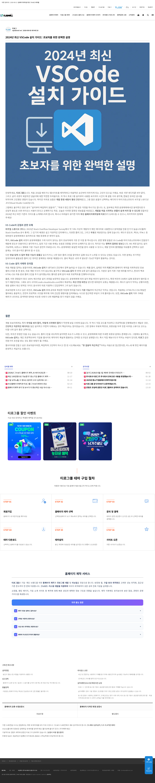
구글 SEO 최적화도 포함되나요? (28, 627)
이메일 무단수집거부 (23, 761)
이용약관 (3, 761)
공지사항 (86, 366)
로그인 (134, 7)
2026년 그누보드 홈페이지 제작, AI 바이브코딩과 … (27, 372)
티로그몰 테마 (65, 15)
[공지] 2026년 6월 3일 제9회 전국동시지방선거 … (105, 372)
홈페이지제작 (53, 15)
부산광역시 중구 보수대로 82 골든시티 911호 (27, 770)
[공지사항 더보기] (150, 366)
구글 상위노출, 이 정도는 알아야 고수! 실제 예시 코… (27, 380)
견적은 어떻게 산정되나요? (26, 619)
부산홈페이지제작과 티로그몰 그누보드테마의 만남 (27, 383)
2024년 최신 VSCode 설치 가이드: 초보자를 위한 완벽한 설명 (37, 37)
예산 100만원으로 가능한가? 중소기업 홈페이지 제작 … (28, 376)
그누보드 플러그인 (78, 15)
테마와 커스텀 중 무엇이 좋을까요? (29, 634)
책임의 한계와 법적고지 (36, 761)
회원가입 (141, 7)
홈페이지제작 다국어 (93, 15)
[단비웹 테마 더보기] (71, 366)
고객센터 (132, 15)
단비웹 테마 (9, 366)
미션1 (86, 7)
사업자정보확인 (73, 770)
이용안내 (144, 761)
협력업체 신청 (121, 15)
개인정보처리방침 (12, 761)
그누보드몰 (101, 7)
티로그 (110, 7)
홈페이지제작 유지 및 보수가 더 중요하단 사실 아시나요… (29, 387)
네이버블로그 (77, 7)
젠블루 (93, 7)
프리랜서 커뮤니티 (109, 15)
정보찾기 (150, 7)
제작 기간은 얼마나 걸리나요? (27, 611)
